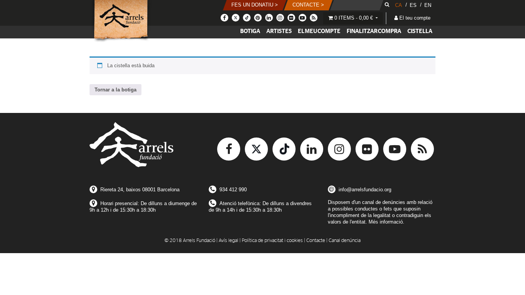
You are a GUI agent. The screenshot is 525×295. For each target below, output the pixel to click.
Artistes (279, 31)
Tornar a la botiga (115, 90)
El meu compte (319, 31)
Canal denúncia (345, 240)
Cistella (419, 31)
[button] (254, 5)
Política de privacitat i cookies (272, 240)
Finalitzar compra (374, 31)
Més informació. (386, 222)
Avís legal (228, 240)
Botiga (250, 31)
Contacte (315, 240)
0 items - (353, 18)
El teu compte (414, 18)
